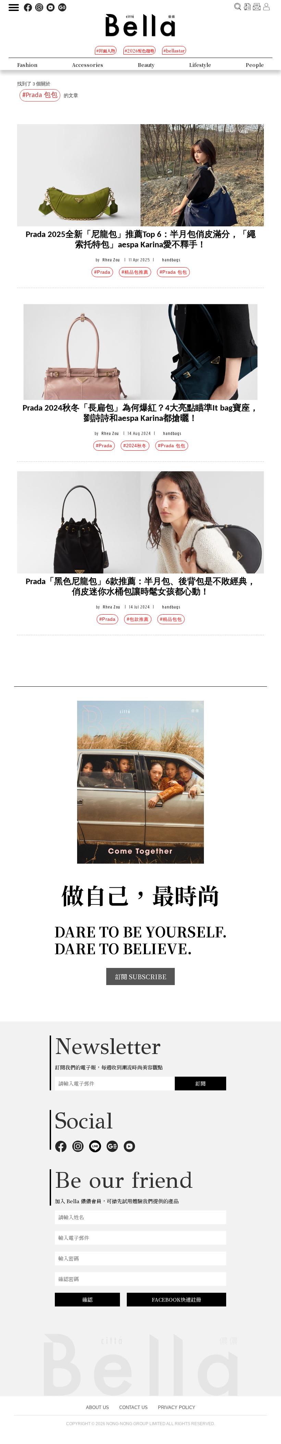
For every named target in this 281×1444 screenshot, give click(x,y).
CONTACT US (133, 1407)
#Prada (102, 272)
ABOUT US (97, 1407)
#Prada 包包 (173, 272)
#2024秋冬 (135, 445)
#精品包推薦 (135, 272)
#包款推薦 (138, 619)
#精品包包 (171, 619)
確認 (87, 1299)
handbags (171, 259)
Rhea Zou (111, 259)
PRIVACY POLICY (176, 1407)
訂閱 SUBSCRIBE (140, 976)
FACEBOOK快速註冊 (176, 1299)
